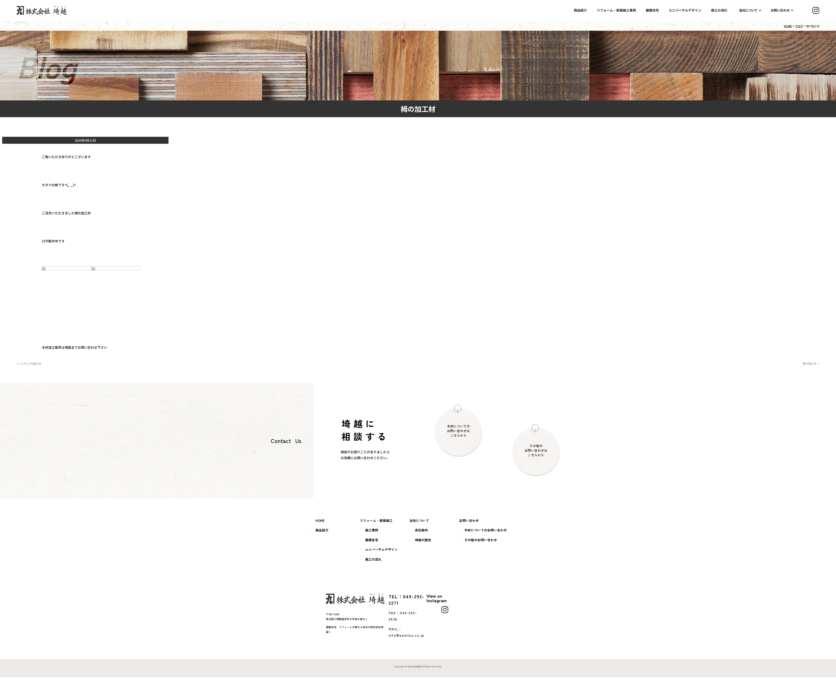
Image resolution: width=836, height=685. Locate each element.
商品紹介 (580, 10)
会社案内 (421, 530)
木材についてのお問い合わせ (485, 530)
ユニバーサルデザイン (685, 10)
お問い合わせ (780, 10)
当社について (748, 10)
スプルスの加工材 (29, 363)
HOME (788, 26)
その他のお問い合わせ (480, 540)
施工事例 (371, 530)
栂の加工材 (811, 363)
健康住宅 (652, 10)
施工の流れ (719, 10)
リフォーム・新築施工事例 (616, 10)
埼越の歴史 (423, 540)
